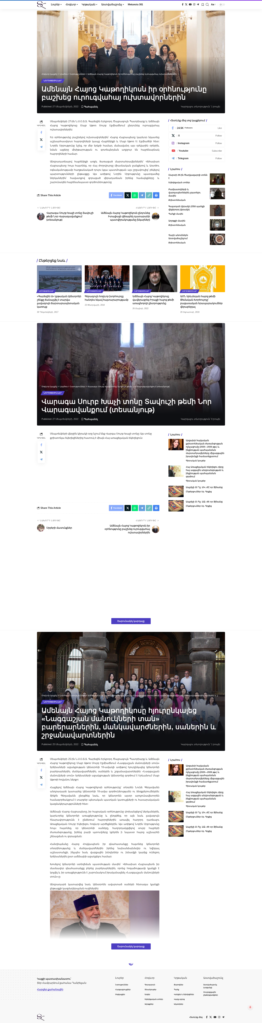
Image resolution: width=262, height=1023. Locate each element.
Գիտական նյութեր (195, 461)
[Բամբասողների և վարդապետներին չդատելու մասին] (217, 193)
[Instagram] (194, 4)
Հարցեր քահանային (50, 989)
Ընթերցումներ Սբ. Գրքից (199, 491)
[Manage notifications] (250, 1007)
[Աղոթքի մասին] (217, 225)
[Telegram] (198, 4)
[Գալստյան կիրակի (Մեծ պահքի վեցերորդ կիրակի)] (217, 210)
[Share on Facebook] (41, 132)
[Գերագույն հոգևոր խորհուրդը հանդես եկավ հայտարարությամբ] (107, 278)
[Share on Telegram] (41, 147)
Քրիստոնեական (177, 200)
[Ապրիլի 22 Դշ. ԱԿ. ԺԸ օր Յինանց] (176, 491)
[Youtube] (196, 151)
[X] (186, 4)
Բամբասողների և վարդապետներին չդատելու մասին (184, 192)
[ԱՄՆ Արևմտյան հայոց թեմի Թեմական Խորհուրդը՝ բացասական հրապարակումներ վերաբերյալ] (202, 278)
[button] (207, 4)
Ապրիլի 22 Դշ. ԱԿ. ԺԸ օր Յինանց (204, 487)
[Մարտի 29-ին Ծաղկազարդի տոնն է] (217, 179)
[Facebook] (182, 4)
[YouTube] (190, 4)
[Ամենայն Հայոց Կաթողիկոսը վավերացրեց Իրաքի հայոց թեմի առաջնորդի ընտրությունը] (155, 278)
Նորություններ (53, 81)
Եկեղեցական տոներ (179, 182)
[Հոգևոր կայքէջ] (41, 4)
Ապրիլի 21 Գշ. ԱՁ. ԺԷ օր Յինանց (204, 501)
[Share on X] (41, 139)
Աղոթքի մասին (176, 221)
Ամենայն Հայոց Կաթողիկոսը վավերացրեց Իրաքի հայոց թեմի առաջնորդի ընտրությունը (153, 300)
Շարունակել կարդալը (131, 621)
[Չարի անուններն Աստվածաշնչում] (217, 239)
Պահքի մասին (175, 214)
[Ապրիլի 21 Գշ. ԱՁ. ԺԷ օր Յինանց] (176, 505)
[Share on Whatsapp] (135, 195)
